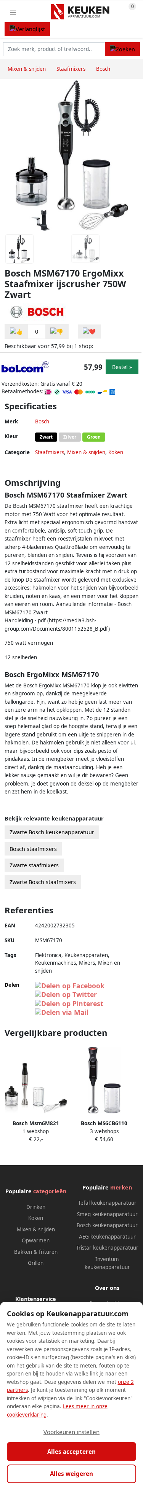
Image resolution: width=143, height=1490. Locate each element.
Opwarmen (36, 1240)
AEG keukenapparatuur (107, 1236)
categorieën (49, 1191)
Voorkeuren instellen (71, 1432)
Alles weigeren (71, 1473)
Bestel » (122, 367)
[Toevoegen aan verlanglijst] (89, 331)
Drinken (35, 1207)
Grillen (35, 1262)
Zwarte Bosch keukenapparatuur (52, 832)
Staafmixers (49, 452)
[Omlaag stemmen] (56, 331)
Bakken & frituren (36, 1251)
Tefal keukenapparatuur (107, 1202)
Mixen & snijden (86, 452)
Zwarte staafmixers (34, 865)
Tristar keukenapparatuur (107, 1247)
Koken (115, 452)
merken (121, 1187)
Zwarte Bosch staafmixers (43, 882)
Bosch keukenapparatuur (107, 1225)
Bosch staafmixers (33, 848)
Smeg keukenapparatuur (107, 1214)
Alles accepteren (71, 1451)
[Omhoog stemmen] (16, 331)
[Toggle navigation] (13, 11)
